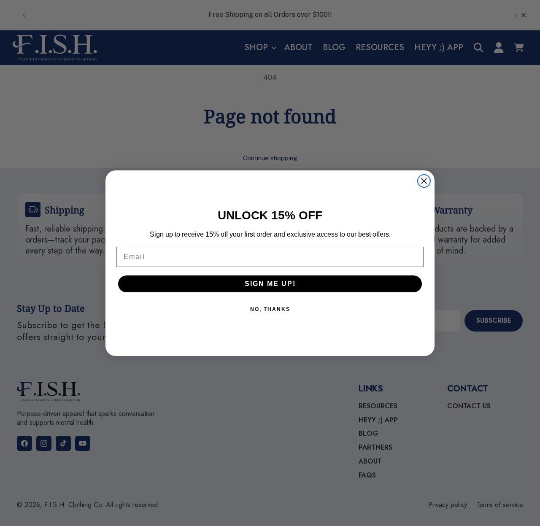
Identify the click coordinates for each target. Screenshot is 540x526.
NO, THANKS (270, 309)
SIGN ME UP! (270, 283)
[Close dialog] (424, 181)
